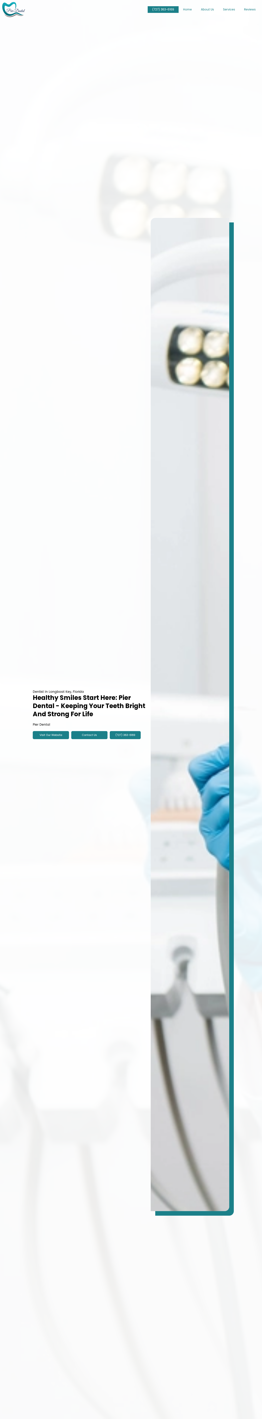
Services (229, 9)
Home (187, 9)
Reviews (250, 9)
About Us (207, 9)
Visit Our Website (51, 735)
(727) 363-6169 (163, 9)
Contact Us (89, 735)
